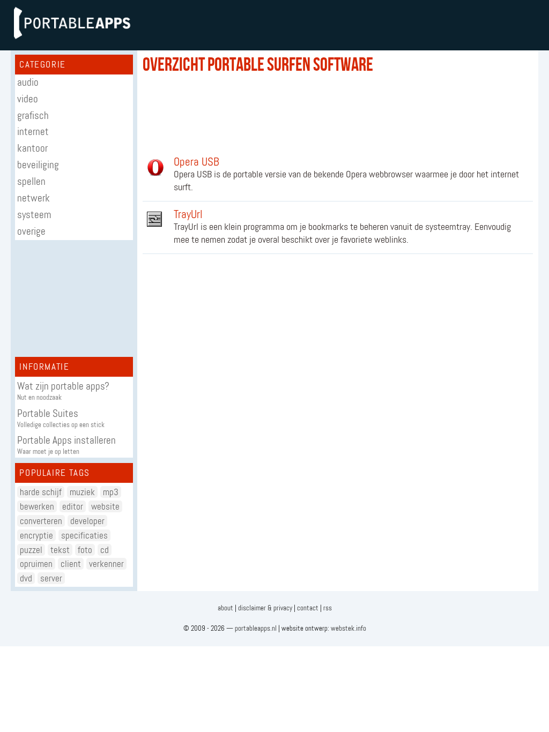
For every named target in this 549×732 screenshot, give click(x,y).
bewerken (37, 506)
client (71, 564)
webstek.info (348, 628)
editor (72, 506)
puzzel (31, 550)
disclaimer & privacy (265, 608)
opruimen (36, 564)
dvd (26, 578)
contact (307, 608)
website (105, 506)
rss (327, 608)
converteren (41, 521)
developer (87, 521)
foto (85, 550)
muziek (82, 492)
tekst (60, 550)
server (51, 578)
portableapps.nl (256, 628)
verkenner (106, 564)
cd (104, 550)
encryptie (36, 535)
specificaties (84, 535)
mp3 (110, 492)
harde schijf (41, 492)
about (225, 608)
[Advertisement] (74, 299)
